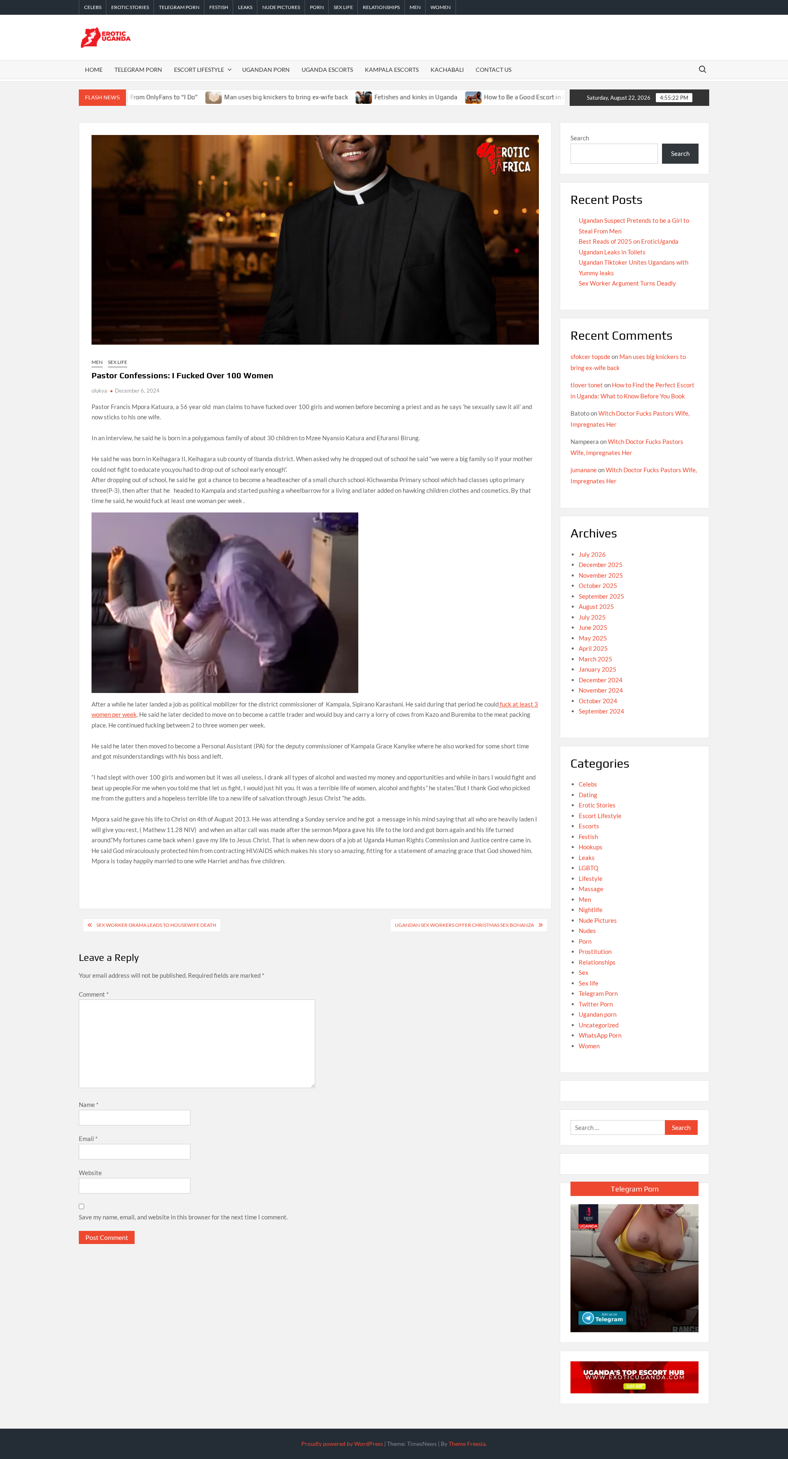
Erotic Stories (130, 7)
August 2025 (596, 606)
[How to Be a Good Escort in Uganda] (417, 97)
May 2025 (593, 638)
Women (441, 7)
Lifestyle (590, 878)
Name (88, 1104)
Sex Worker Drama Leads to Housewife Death (156, 925)
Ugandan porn (597, 1014)
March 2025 (595, 659)
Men (415, 7)
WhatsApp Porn (600, 1035)
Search (579, 138)
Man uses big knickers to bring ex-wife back (229, 97)
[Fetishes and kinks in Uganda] (307, 97)
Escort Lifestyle (199, 69)
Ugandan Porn (266, 69)
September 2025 (601, 596)
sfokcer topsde (590, 356)
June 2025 (593, 627)
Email (88, 1138)
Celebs (92, 7)
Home (94, 69)
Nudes (587, 930)
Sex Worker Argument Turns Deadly (627, 283)
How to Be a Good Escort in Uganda (477, 97)
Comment (94, 994)
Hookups (590, 847)
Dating (588, 794)
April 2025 (593, 648)
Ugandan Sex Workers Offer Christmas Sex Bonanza (464, 925)
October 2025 (598, 585)
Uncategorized (598, 1025)
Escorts (589, 826)
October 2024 (598, 700)
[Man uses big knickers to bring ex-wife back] (157, 97)
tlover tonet (586, 385)
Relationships (381, 7)
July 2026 (592, 554)
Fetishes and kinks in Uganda (359, 97)
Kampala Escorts (392, 69)
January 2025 (597, 669)
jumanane (583, 469)
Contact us (493, 69)
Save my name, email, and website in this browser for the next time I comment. (183, 1217)
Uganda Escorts (327, 69)
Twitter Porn (596, 1004)
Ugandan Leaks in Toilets (612, 252)
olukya (99, 390)
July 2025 (592, 617)
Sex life (343, 7)
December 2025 (601, 564)
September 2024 (601, 711)
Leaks (245, 7)
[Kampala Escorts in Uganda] (634, 1376)
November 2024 (601, 690)
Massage (591, 888)
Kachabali (447, 69)
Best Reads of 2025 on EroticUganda (628, 241)
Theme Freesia (467, 1443)
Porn (317, 7)
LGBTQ (588, 867)
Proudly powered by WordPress (342, 1443)
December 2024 (601, 680)
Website (90, 1172)
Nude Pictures (281, 7)
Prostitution (595, 951)
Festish (218, 7)
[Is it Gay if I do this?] (544, 97)
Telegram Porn (179, 7)
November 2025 (601, 575)
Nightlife (590, 909)
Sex (584, 972)
